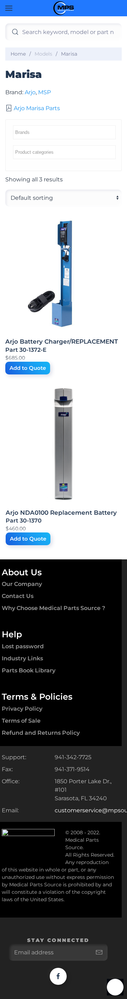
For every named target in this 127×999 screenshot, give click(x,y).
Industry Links (22, 658)
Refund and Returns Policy (41, 732)
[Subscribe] (99, 952)
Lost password (23, 646)
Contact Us (18, 596)
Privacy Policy (22, 708)
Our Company (22, 584)
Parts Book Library (28, 670)
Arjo (30, 92)
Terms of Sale (21, 720)
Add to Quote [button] (28, 368)
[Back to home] (63, 8)
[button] (8, 8)
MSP (44, 92)
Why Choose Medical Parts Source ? (53, 608)
